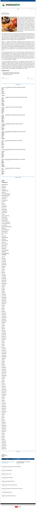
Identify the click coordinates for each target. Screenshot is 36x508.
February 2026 (4, 259)
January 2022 (4, 333)
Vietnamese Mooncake (5, 250)
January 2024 (4, 295)
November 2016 (4, 426)
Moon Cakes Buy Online (5, 229)
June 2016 (3, 434)
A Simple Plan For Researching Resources (9, 495)
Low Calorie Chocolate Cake (6, 223)
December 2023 (4, 297)
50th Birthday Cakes (5, 184)
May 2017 (3, 417)
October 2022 (4, 319)
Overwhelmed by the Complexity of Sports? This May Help (11, 466)
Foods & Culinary (4, 212)
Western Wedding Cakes (5, 253)
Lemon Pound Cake (5, 220)
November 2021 (4, 334)
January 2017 (4, 423)
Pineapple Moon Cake (5, 237)
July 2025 (3, 267)
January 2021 (4, 350)
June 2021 (3, 342)
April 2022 (3, 328)
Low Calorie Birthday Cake (6, 221)
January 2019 (4, 387)
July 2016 (3, 433)
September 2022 (4, 320)
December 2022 (4, 316)
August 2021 (3, 339)
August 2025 (3, 266)
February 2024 (4, 294)
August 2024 (3, 284)
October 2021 (4, 336)
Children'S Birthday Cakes (6, 195)
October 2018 (4, 392)
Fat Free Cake (4, 207)
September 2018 (4, 394)
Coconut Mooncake (5, 200)
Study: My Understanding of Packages (8, 481)
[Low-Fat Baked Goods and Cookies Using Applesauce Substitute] (9, 461)
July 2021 (3, 341)
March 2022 (3, 330)
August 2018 (3, 395)
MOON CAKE (4, 228)
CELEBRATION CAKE (5, 190)
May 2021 (3, 344)
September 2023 (4, 302)
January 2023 (4, 314)
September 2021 (4, 337)
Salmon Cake (4, 242)
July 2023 (3, 305)
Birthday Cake (4, 187)
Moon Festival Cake (5, 231)
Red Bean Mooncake (5, 240)
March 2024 (3, 292)
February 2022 (4, 331)
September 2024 (4, 283)
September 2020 (4, 356)
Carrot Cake (3, 189)
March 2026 (3, 258)
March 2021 (3, 347)
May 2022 (3, 327)
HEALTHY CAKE (4, 217)
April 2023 (3, 309)
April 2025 (3, 272)
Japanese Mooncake (5, 218)
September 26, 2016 (4, 15)
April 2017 (3, 419)
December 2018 (4, 389)
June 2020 (3, 361)
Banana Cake (4, 186)
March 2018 (3, 401)
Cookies (3, 203)
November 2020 (4, 353)
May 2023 (3, 308)
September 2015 (4, 448)
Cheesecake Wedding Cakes (6, 193)
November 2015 (4, 445)
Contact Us (3, 454)
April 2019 (3, 383)
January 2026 (4, 261)
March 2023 (3, 311)
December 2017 (4, 406)
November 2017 (4, 408)
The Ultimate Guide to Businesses (7, 477)
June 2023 (3, 306)
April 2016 (3, 437)
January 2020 (4, 369)
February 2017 (4, 422)
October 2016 (4, 428)
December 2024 (4, 278)
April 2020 (3, 364)
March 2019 (3, 384)
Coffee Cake (3, 201)
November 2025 (4, 264)
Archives (3, 181)
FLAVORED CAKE (4, 211)
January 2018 (4, 405)
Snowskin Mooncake (5, 243)
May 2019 (3, 381)
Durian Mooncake (4, 206)
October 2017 (4, 409)
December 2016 (4, 425)
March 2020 (3, 366)
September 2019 (4, 375)
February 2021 (4, 348)
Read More (19, 506)
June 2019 (3, 380)
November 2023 (4, 298)
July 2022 (3, 323)
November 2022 (4, 317)
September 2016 (4, 430)
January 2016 (4, 442)
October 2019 (4, 373)
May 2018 (3, 398)
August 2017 (3, 412)
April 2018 (3, 400)
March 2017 (3, 420)
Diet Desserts (4, 204)
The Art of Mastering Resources (7, 492)
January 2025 (4, 277)
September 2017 (4, 411)
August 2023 (3, 303)
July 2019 (3, 378)
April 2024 (3, 291)
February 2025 (4, 275)
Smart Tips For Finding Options (7, 470)
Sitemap (3, 456)
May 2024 (3, 289)
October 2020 (4, 355)
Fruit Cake (3, 214)
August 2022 (3, 322)
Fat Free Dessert (4, 209)
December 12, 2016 (4, 471)
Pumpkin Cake (4, 239)
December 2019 (4, 370)
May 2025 (3, 270)
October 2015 (4, 447)
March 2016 (3, 439)
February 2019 (4, 386)
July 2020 (3, 359)
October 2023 (4, 300)
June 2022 (3, 325)
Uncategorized (4, 248)
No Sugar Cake (4, 236)
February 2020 (4, 367)
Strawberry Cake (4, 245)
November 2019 (4, 372)
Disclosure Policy (4, 455)
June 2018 (3, 397)
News (2, 234)
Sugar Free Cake (4, 246)
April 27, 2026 (18, 464)
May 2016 (3, 436)
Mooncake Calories (4, 232)
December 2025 (4, 263)
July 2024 (3, 286)
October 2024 (4, 281)
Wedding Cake (4, 251)
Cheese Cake (4, 192)
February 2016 (4, 440)
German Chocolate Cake (5, 215)
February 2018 (4, 403)
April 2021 (3, 345)
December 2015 (4, 444)
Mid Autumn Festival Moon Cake (7, 226)
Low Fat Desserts (4, 225)
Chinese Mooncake (4, 12)
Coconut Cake (4, 198)
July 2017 (3, 414)
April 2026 (3, 256)
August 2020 (3, 358)
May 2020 (3, 362)
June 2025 (3, 269)
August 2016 (3, 431)
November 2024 (4, 280)
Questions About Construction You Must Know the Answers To (12, 488)
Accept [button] (16, 506)
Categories (3, 180)
